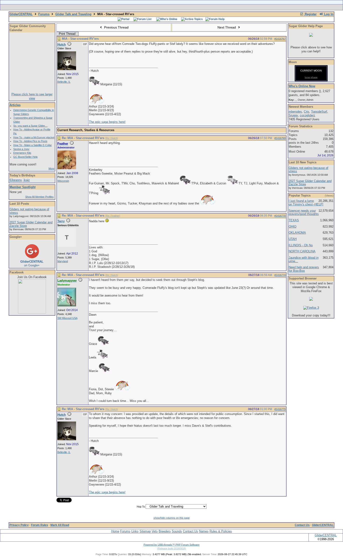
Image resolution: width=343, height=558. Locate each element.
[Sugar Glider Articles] (159, 7)
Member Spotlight (22, 187)
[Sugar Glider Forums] (138, 7)
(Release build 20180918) (171, 548)
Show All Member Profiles (39, 196)
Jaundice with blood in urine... (303, 259)
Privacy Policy (19, 525)
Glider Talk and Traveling (73, 14)
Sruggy (293, 115)
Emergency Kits (22, 152)
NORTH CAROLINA (302, 251)
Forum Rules (39, 525)
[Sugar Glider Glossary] (181, 7)
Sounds (177, 531)
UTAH (293, 239)
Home (115, 531)
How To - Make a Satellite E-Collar (32, 145)
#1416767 (280, 38)
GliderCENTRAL (21, 14)
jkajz (27, 180)
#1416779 (280, 409)
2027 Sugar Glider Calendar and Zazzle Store (31, 224)
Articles (15, 105)
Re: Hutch (111, 138)
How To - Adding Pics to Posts (30, 141)
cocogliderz (307, 115)
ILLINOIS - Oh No (301, 245)
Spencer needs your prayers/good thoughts (304, 212)
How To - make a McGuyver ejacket (33, 137)
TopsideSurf (319, 111)
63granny (16, 180)
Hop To (141, 506)
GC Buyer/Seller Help (25, 156)
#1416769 (280, 138)
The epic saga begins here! (107, 122)
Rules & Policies (221, 531)
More (51, 168)
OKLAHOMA (297, 232)
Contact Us (302, 525)
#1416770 (280, 215)
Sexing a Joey (21, 149)
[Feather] (66, 168)
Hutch (61, 44)
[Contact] (202, 7)
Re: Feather (112, 215)
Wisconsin (63, 180)
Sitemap (145, 531)
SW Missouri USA (67, 318)
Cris (306, 111)
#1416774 (280, 275)
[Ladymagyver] (66, 305)
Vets (155, 531)
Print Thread (67, 34)
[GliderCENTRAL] (32, 312)
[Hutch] (66, 69)
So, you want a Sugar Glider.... (30, 125)
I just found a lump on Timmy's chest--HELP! (306, 202)
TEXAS (294, 220)
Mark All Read (59, 525)
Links (135, 531)
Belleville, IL (63, 81)
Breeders (165, 531)
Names (204, 531)
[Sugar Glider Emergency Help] (223, 7)
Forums (43, 14)
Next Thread (227, 27)
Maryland (62, 261)
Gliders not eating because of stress (29, 211)
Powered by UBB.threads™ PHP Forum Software (172, 544)
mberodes (295, 111)
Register (310, 14)
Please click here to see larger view (31, 96)
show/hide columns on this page (172, 517)
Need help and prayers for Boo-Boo (304, 268)
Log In (328, 14)
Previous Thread (116, 27)
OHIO (292, 226)
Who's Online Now (302, 86)
